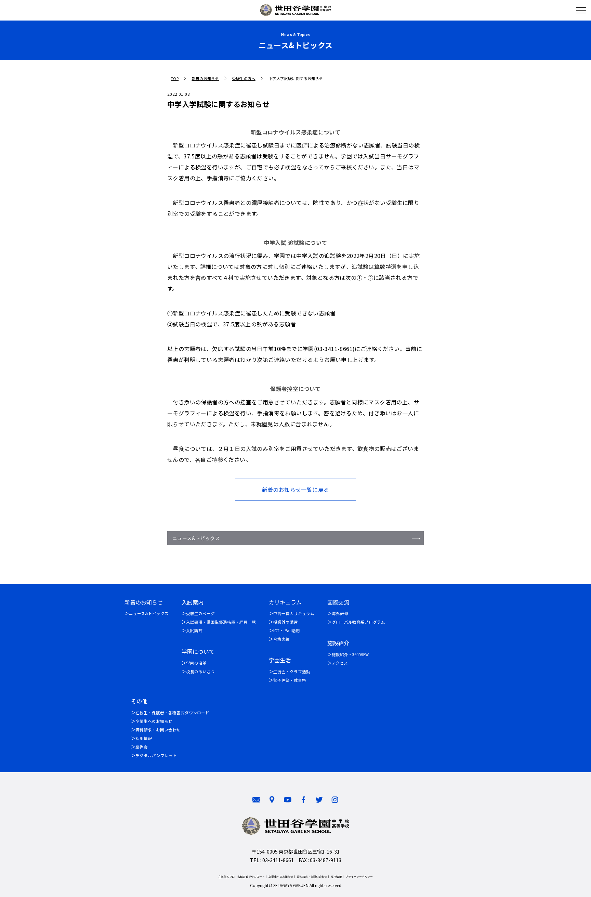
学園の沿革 (196, 663)
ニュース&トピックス (196, 538)
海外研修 (340, 613)
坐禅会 (141, 747)
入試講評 (194, 630)
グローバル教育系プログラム (358, 622)
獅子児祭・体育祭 (289, 680)
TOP (175, 78)
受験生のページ (200, 613)
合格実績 (281, 639)
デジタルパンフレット (156, 755)
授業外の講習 (285, 622)
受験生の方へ (243, 78)
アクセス (340, 663)
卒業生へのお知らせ (153, 721)
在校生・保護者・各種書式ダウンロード (172, 712)
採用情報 (143, 738)
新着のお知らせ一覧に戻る (295, 489)
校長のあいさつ (200, 671)
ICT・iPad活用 (286, 630)
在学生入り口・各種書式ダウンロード (241, 877)
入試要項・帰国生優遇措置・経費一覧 (221, 622)
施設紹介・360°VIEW (350, 654)
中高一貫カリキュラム (293, 613)
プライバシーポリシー (359, 877)
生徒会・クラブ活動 (291, 671)
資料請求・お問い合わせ (158, 729)
